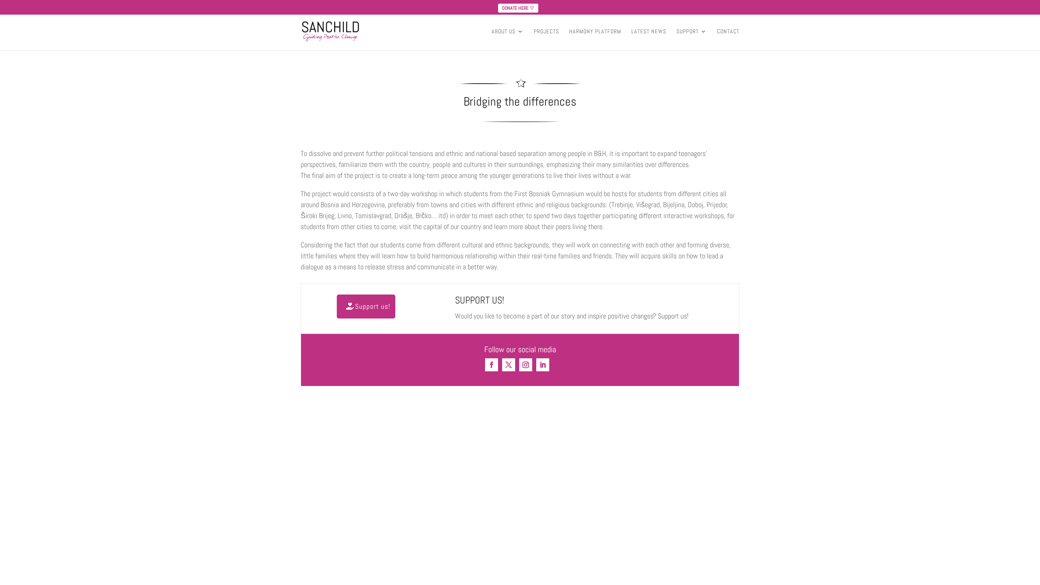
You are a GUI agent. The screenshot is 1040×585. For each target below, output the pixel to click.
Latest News (648, 31)
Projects (546, 31)
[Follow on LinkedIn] (543, 365)
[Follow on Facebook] (491, 365)
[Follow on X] (509, 365)
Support (687, 31)
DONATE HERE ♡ (518, 8)
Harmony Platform (595, 31)
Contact (728, 31)
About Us (504, 31)
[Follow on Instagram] (526, 365)
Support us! (372, 306)
